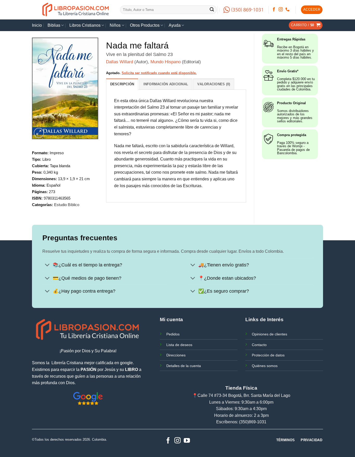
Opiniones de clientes (269, 334)
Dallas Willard (119, 61)
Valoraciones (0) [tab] (213, 84)
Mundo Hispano (165, 61)
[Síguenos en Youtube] (187, 440)
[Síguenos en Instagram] (281, 9)
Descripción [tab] (122, 84)
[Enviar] (212, 9)
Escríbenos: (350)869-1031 (241, 422)
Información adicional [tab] (165, 84)
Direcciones (176, 355)
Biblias (54, 25)
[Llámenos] (287, 9)
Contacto (259, 345)
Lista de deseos (179, 345)
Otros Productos (145, 25)
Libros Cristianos (85, 25)
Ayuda (175, 25)
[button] (312, 9)
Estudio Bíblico (66, 204)
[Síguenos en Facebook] (274, 9)
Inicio (37, 25)
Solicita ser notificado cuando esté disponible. (159, 73)
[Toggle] (47, 265)
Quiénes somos (265, 366)
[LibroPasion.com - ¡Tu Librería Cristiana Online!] (76, 9)
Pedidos (173, 334)
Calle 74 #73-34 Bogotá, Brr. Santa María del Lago (244, 395)
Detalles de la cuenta (183, 366)
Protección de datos (268, 355)
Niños (115, 25)
